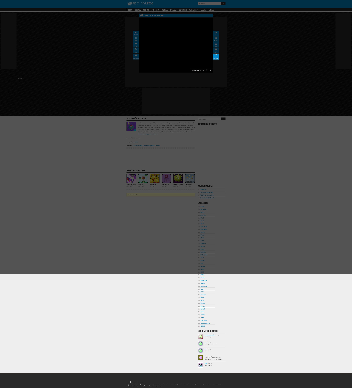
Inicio (128, 382)
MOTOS (202, 292)
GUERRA (202, 278)
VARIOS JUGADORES (205, 323)
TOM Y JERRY (203, 320)
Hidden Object (203, 280)
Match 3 (202, 289)
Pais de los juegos (139, 384)
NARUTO (202, 297)
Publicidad (141, 382)
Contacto (133, 382)
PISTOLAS (202, 303)
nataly (206, 356)
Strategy (202, 315)
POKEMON (202, 306)
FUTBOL (202, 275)
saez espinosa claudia (209, 335)
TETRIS (202, 317)
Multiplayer (203, 295)
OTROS (202, 300)
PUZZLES (202, 309)
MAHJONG (202, 283)
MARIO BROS (203, 286)
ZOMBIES (202, 326)
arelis (206, 363)
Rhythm (202, 312)
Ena (205, 342)
